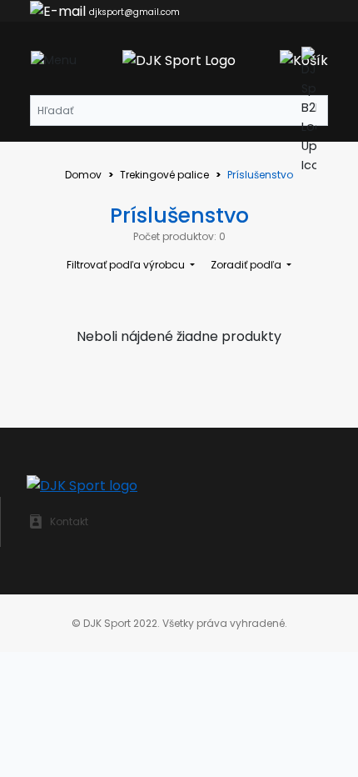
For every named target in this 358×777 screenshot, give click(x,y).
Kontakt (69, 521)
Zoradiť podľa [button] (247, 265)
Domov (83, 175)
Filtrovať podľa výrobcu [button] (127, 265)
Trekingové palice (164, 175)
